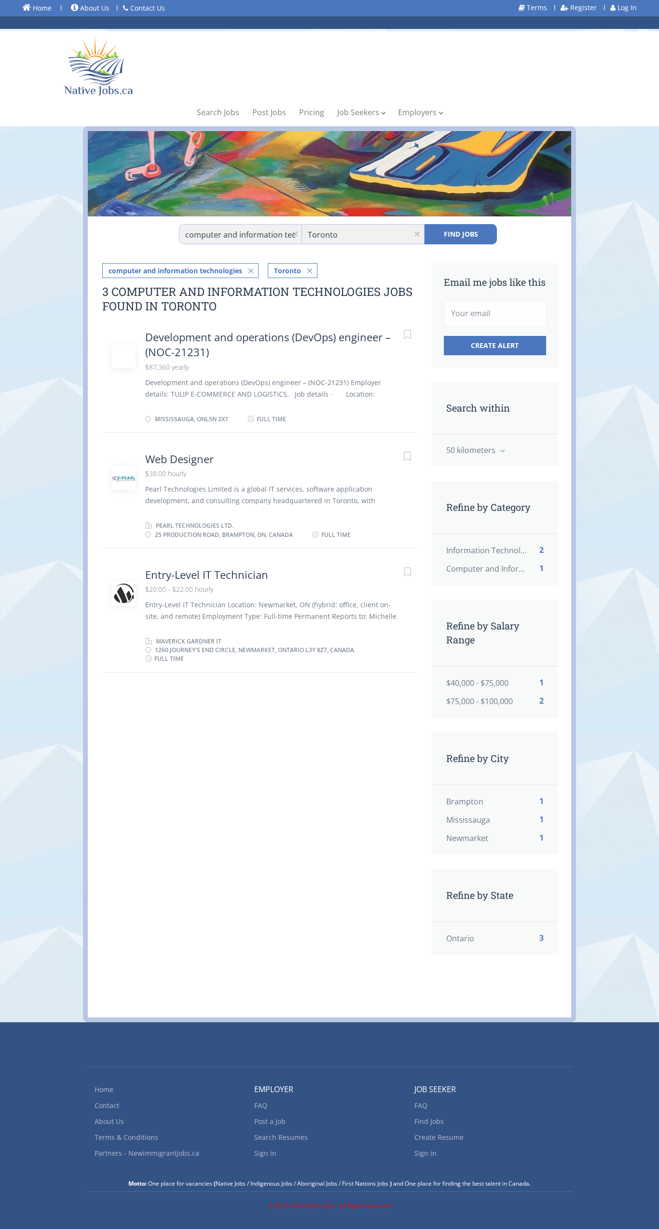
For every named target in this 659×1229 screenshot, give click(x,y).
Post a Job (270, 1121)
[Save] (398, 336)
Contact (107, 1105)
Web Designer (179, 459)
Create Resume (439, 1137)
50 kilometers (471, 450)
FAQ (260, 1105)
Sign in (265, 1153)
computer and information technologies (175, 270)
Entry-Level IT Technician (206, 574)
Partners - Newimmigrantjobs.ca (147, 1153)
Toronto (287, 270)
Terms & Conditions (126, 1137)
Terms (536, 7)
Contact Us (146, 8)
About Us (94, 8)
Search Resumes (281, 1137)
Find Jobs (461, 234)
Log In (626, 7)
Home (41, 8)
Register (582, 7)
